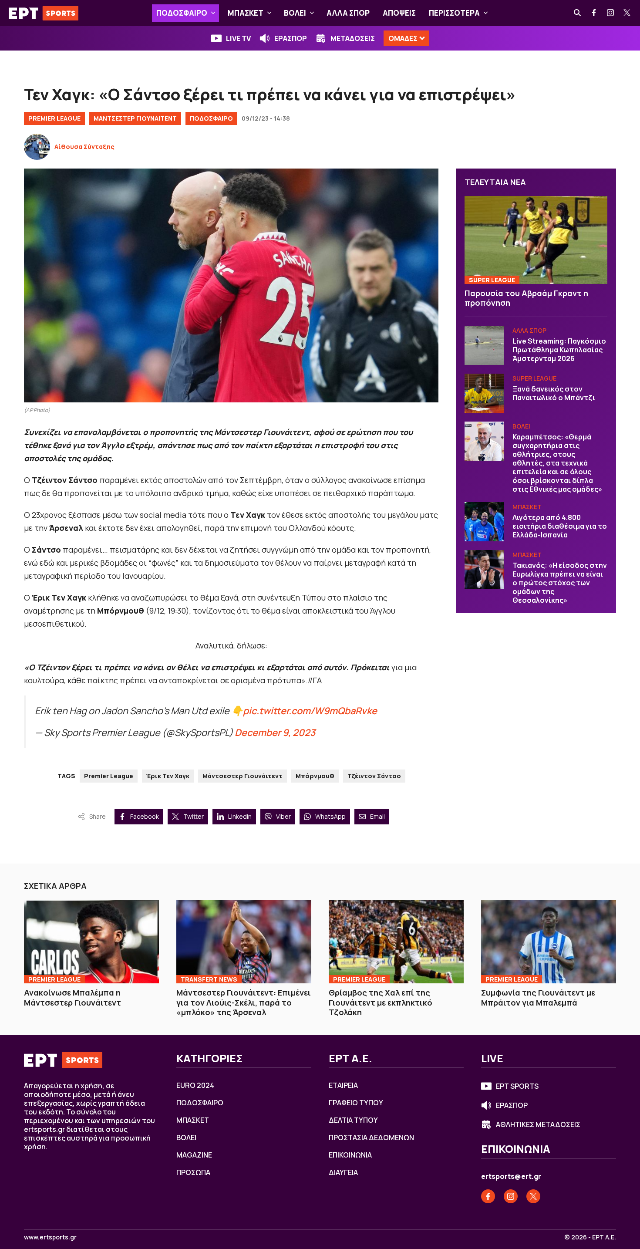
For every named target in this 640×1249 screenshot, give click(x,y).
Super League (492, 280)
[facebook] (594, 13)
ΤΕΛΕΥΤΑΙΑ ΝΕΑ (495, 182)
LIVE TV (238, 38)
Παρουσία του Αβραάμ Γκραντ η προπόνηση (526, 298)
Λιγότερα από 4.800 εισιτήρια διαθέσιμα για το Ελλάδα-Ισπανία (559, 526)
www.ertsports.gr (50, 1237)
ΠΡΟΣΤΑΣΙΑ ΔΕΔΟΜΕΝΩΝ (371, 1137)
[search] (578, 13)
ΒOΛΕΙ (295, 13)
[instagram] (611, 13)
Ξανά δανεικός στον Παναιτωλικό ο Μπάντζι (553, 393)
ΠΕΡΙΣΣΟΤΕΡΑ (454, 13)
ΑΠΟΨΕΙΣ (399, 13)
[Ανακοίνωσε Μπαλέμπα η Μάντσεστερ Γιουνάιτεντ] (91, 941)
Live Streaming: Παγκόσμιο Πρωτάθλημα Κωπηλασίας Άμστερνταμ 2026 (559, 349)
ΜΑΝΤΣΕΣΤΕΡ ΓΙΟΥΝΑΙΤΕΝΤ (135, 118)
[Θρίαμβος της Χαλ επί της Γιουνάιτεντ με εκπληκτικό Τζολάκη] (396, 941)
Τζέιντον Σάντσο (374, 776)
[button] (213, 13)
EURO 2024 (195, 1085)
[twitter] (627, 13)
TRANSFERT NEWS (209, 979)
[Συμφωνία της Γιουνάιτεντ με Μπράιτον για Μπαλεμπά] (548, 941)
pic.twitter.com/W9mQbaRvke (310, 710)
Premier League (54, 118)
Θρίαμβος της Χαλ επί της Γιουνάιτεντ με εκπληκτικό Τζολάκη (380, 1002)
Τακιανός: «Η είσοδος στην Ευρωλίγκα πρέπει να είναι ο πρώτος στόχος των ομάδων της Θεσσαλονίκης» (559, 582)
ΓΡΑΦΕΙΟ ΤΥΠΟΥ (356, 1102)
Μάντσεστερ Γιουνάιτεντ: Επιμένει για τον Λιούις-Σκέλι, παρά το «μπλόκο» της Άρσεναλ (243, 1002)
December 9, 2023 (275, 732)
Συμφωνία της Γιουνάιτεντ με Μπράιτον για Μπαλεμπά (538, 997)
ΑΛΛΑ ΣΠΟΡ (348, 13)
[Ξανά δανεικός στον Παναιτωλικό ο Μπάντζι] (484, 393)
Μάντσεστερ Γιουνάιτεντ (242, 776)
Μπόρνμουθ (315, 776)
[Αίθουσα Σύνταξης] (37, 147)
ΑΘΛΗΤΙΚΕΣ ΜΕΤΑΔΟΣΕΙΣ (538, 1124)
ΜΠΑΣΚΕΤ (245, 13)
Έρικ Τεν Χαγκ (167, 776)
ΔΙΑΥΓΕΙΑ (343, 1172)
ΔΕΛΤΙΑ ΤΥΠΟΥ (353, 1120)
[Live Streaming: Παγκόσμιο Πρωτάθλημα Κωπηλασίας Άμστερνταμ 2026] (484, 345)
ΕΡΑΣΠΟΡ (290, 38)
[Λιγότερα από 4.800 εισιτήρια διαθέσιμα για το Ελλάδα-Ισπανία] (484, 521)
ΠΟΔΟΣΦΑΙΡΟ (181, 13)
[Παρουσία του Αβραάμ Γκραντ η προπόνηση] (536, 240)
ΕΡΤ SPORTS (517, 1086)
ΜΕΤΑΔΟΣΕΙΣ (352, 38)
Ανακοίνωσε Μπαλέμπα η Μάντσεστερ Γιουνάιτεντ (72, 997)
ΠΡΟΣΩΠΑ (193, 1172)
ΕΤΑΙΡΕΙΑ (343, 1085)
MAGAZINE (194, 1155)
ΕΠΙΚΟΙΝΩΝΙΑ (350, 1155)
